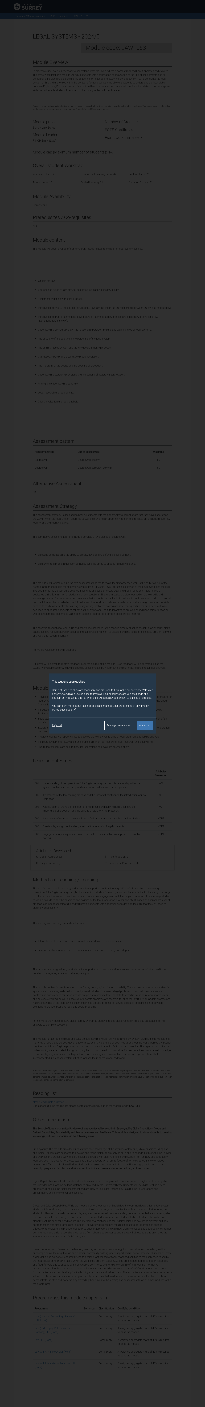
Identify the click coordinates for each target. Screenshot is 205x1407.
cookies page (64, 709)
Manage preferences (119, 725)
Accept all (144, 725)
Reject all (57, 725)
